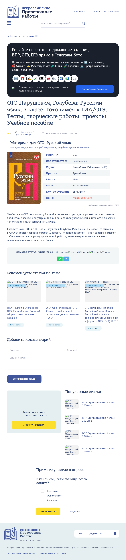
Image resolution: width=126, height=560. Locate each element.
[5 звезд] (105, 252)
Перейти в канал (34, 424)
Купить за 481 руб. (83, 197)
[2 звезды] (72, 252)
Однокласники (54, 495)
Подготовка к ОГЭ (16, 285)
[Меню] (9, 23)
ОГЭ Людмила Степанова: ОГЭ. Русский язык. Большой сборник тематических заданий (23, 313)
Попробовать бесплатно (95, 89)
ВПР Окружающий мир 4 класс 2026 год (98, 404)
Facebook (52, 500)
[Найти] (83, 25)
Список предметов (89, 533)
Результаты (75, 511)
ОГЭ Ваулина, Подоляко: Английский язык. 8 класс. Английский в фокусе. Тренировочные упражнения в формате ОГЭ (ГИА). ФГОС (101, 314)
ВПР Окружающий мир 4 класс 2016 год (98, 450)
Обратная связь (111, 11)
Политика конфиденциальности (21, 553)
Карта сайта (79, 11)
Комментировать (24, 378)
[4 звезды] (94, 252)
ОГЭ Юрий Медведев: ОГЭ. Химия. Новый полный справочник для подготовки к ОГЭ (62, 313)
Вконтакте (52, 490)
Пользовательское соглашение (52, 553)
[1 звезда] (61, 252)
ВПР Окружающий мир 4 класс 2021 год (98, 419)
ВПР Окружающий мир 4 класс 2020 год (98, 435)
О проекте (95, 11)
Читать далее (15, 325)
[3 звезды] (83, 252)
